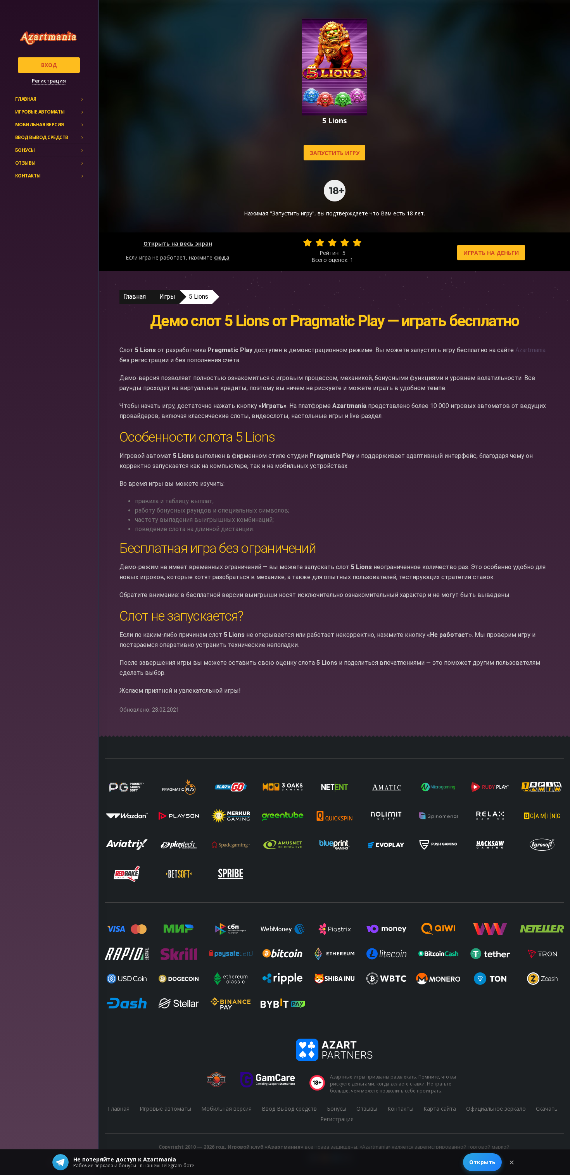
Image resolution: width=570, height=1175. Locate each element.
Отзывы (25, 163)
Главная (25, 99)
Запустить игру (334, 153)
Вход (49, 65)
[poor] (320, 242)
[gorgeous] (357, 242)
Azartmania (530, 350)
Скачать (547, 1108)
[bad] (307, 242)
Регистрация (49, 80)
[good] (344, 242)
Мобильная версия (39, 124)
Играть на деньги (491, 252)
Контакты (28, 175)
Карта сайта (439, 1108)
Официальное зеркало (496, 1108)
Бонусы (25, 150)
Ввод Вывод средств (41, 137)
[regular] (332, 242)
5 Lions (198, 296)
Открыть (482, 1162)
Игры (167, 296)
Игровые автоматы (40, 111)
